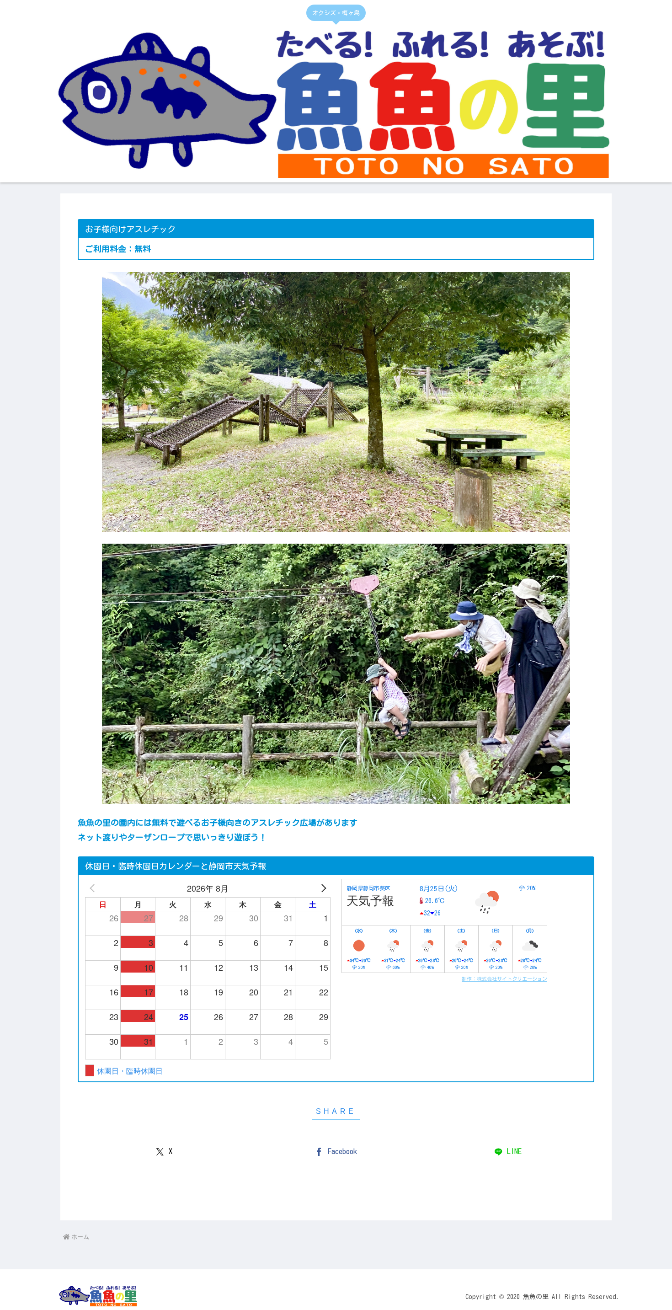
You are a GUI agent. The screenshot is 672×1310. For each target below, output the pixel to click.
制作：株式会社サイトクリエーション (504, 978)
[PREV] (93, 888)
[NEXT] (322, 888)
